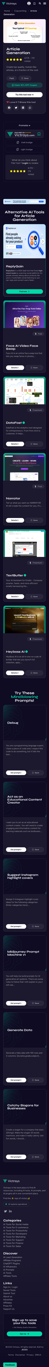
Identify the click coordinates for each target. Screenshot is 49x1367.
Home (7, 11)
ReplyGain (14, 266)
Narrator (13, 498)
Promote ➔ (24, 125)
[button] (40, 3)
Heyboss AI (15, 651)
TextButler (14, 575)
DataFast (14, 423)
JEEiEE (24, 1350)
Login (25, 163)
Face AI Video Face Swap (22, 347)
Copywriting (20, 11)
